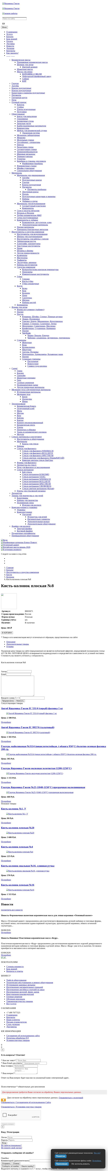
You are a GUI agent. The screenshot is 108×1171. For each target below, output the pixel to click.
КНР (24, 81)
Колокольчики (28, 347)
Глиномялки (22, 119)
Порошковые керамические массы (32, 62)
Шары (25, 401)
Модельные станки (25, 140)
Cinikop (25, 79)
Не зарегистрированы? (11, 1145)
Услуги (9, 34)
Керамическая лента (26, 425)
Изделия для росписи (31, 505)
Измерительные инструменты (35, 274)
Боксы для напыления (27, 116)
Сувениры (21, 340)
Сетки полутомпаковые (27, 218)
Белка (24, 288)
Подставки (22, 112)
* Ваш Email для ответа (11, 1063)
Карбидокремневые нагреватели (31, 126)
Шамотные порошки (26, 378)
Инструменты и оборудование (30, 439)
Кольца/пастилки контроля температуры (40, 269)
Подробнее (6, 722)
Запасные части (24, 123)
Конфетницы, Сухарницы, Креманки (39, 328)
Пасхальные (32, 361)
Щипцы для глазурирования (29, 236)
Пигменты (16, 95)
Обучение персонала (15, 999)
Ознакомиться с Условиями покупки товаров (21, 1107)
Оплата (9, 41)
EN (3, 23)
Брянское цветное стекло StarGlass (37, 460)
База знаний (11, 39)
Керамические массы (21, 60)
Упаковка (21, 510)
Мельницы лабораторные (28, 135)
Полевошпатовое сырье (27, 385)
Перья (19, 248)
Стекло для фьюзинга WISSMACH (37, 451)
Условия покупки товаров (18, 1040)
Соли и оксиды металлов (28, 210)
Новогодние (32, 364)
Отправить (6, 1163)
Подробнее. (96, 1161)
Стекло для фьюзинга (26, 448)
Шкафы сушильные (26, 168)
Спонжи (26, 279)
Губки (19, 276)
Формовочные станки (26, 166)
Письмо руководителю (16, 1022)
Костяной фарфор (25, 531)
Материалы (17, 173)
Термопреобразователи (27, 152)
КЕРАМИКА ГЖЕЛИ (32, 74)
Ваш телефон (7, 1066)
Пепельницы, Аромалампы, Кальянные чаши (42, 354)
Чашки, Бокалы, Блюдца (38, 335)
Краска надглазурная (31, 185)
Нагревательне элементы (38, 519)
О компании (11, 32)
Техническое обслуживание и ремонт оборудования (29, 982)
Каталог (10, 36)
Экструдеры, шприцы (26, 262)
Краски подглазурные (21, 88)
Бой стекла (27, 472)
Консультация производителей (20, 994)
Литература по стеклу (26, 465)
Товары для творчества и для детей (27, 495)
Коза (24, 291)
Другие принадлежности (28, 253)
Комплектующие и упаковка (24, 507)
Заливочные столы (25, 121)
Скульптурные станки (27, 149)
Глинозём (21, 375)
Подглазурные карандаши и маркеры (38, 196)
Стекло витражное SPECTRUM (36, 484)
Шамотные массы (25, 69)
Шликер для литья (25, 64)
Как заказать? (12, 53)
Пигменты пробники (36, 189)
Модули (20, 434)
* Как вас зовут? (8, 1060)
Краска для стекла (30, 444)
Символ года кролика (37, 366)
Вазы (24, 345)
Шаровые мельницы (26, 154)
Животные (27, 342)
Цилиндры (27, 399)
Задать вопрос (8, 1124)
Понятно (60, 1156)
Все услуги (11, 1004)
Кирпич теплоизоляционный (30, 422)
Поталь (25, 194)
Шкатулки (26, 349)
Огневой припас (19, 102)
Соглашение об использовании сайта (23, 1036)
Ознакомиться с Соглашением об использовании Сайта (26, 1102)
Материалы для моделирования (31, 203)
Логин (4, 1137)
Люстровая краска (30, 192)
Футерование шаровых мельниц (20, 985)
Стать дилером (13, 1024)
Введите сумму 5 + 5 (10, 698)
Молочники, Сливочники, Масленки (38, 326)
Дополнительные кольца (38, 521)
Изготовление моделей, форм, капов (22, 992)
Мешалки (21, 137)
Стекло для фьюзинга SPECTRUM (37, 455)
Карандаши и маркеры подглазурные (28, 93)
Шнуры (20, 413)
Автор (4, 671)
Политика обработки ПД (17, 1038)
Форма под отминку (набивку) (30, 309)
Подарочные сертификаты (23, 533)
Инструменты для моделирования (32, 234)
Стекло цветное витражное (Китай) (38, 488)
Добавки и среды (30, 201)
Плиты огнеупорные (26, 109)
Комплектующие (24, 512)
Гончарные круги (19, 97)
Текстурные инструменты (28, 246)
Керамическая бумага (26, 406)
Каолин (20, 373)
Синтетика (27, 298)
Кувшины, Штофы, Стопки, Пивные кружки (42, 316)
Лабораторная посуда (26, 241)
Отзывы (10, 646)
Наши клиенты (13, 1020)
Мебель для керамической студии (32, 130)
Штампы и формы (25, 251)
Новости (10, 46)
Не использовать (81, 1164)
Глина (19, 371)
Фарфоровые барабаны (32, 163)
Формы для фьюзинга (26, 463)
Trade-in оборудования (16, 980)
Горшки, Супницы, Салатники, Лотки (39, 324)
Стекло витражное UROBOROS (36, 486)
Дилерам (10, 48)
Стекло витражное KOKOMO (35, 474)
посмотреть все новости (12, 910)
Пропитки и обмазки (26, 430)
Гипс (19, 380)
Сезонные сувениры (31, 359)
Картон (20, 420)
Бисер (24, 397)
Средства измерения (26, 267)
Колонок (26, 293)
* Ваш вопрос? (7, 1073)
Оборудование (18, 114)
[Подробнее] (31, 713)
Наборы (25, 199)
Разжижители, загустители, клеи (36, 222)
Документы (11, 1027)
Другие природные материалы (30, 387)
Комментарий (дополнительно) (15, 1160)
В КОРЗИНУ (7, 633)
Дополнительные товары (17, 644)
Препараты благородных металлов (32, 229)
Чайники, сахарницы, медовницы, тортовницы (48, 338)
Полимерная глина (25, 503)
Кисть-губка (27, 281)
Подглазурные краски (32, 180)
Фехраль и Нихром (25, 213)
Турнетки (21, 159)
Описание (10, 642)
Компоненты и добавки (27, 220)
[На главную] (10, 3)
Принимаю (62, 1164)
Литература (17, 493)
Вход (4, 1143)
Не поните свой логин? (11, 1148)
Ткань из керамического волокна (31, 432)
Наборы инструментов (27, 265)
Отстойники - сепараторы (28, 142)
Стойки (20, 107)
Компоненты (28, 208)
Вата (19, 415)
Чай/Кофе (26, 333)
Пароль (4, 1140)
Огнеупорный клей (25, 408)
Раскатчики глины (25, 147)
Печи (14, 100)
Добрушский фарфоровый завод (36, 76)
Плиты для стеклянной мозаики (31, 491)
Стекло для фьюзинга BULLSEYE (37, 453)
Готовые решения (14, 997)
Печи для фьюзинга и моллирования (33, 467)
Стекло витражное (25, 470)
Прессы (20, 145)
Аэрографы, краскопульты (28, 243)
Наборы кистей (29, 302)
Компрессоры (23, 128)
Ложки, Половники (31, 319)
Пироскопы (27, 272)
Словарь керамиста (15, 966)
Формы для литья (19, 307)
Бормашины (22, 305)
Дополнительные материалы (35, 225)
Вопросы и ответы (14, 971)
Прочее (20, 312)
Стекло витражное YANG (33, 477)
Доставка (10, 44)
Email (3, 674)
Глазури (15, 83)
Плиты (20, 427)
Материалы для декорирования (31, 175)
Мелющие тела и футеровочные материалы (31, 390)
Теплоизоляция (18, 404)
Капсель (20, 105)
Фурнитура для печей (37, 517)
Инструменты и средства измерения (28, 232)
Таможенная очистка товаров (19, 1001)
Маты (19, 411)
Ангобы (15, 86)
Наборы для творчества (27, 500)
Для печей (26, 514)
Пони (24, 295)
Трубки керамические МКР (29, 215)
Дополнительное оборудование (41, 524)
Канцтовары (22, 498)
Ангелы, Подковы (30, 352)
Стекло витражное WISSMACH (36, 479)
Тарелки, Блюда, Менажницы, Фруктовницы (42, 321)
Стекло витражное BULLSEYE (36, 481)
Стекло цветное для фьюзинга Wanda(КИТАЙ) (43, 458)
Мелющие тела (23, 394)
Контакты (10, 51)
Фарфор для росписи (21, 526)
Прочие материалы (25, 227)
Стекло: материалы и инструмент (27, 437)
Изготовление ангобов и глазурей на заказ (25, 989)
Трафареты (22, 260)
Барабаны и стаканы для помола (31, 161)
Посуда (20, 314)
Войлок (20, 418)
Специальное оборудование (29, 170)
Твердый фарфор (24, 528)
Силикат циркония (25, 382)
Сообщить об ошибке (10, 1166)
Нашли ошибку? (27, 1166)
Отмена (16, 1163)
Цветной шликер (29, 67)
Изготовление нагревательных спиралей (24, 987)
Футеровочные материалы (29, 392)
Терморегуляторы (25, 156)
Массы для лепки (24, 72)
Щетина (25, 300)
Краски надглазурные (21, 90)
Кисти (20, 286)
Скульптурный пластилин (34, 206)
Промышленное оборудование (25, 536)
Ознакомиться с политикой (71, 1098)
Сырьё (14, 368)
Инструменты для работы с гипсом (32, 239)
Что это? (97, 1153)
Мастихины (22, 258)
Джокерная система (31, 133)
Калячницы (22, 255)
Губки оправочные (30, 284)
